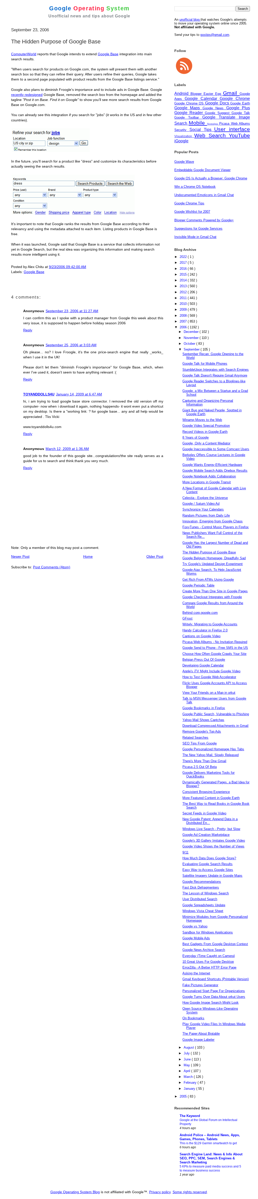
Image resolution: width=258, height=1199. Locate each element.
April (187, 1071)
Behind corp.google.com (200, 613)
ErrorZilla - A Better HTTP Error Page (209, 967)
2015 (184, 274)
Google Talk (241, 113)
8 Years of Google (195, 437)
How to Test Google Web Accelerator (209, 677)
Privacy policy (160, 1192)
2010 (184, 304)
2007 (184, 321)
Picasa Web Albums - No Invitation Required (214, 642)
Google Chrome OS (189, 103)
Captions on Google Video (201, 636)
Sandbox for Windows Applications (207, 932)
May (187, 1065)
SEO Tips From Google (199, 743)
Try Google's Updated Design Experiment (212, 564)
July (187, 1053)
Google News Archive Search (203, 950)
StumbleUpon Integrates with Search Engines (215, 369)
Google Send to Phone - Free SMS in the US (215, 648)
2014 (184, 280)
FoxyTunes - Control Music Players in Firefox (215, 527)
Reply (27, 330)
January (190, 1088)
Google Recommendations (201, 882)
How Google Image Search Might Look (210, 1002)
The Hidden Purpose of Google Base (209, 552)
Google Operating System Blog (75, 1192)
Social (196, 129)
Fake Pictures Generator (200, 985)
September (192, 349)
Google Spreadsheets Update (203, 905)
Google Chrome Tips (189, 203)
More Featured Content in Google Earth (211, 798)
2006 (184, 327)
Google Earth (240, 103)
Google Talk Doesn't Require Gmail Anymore (214, 375)
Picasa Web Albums (234, 123)
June (188, 1059)
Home (88, 556)
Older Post (154, 556)
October (190, 343)
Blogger (197, 94)
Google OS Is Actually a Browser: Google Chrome (210, 178)
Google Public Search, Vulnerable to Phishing (215, 714)
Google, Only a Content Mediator (206, 443)
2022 (184, 257)
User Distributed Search (199, 899)
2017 (184, 262)
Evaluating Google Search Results (207, 864)
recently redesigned (27, 95)
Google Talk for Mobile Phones (204, 363)
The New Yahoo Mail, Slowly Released (210, 755)
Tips (209, 129)
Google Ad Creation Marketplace (206, 835)
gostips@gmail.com (214, 35)
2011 (184, 298)
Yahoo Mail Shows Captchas (203, 720)
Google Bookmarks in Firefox (203, 708)
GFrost (187, 618)
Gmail (231, 93)
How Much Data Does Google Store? (209, 858)
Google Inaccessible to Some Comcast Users (215, 449)
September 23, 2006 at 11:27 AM (72, 311)
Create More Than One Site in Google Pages (215, 591)
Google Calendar (202, 98)
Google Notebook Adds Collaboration (209, 476)
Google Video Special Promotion (206, 426)
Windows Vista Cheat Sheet (202, 911)
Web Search (211, 135)
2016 (184, 269)
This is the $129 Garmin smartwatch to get (208, 1143)
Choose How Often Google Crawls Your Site (214, 654)
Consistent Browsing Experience (206, 792)
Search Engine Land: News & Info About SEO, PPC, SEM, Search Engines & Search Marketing (211, 1158)
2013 (184, 286)
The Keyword (190, 1116)
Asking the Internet (196, 973)
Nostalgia (213, 123)
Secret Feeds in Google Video (204, 813)
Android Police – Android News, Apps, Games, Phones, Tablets (210, 1137)
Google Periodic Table (198, 585)
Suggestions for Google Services (198, 228)
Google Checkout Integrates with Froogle (212, 597)
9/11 (185, 852)
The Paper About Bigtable (201, 1033)
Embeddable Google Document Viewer (202, 170)
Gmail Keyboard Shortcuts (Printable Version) (215, 979)
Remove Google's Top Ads (201, 731)
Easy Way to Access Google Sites (207, 870)
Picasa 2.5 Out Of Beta (199, 767)
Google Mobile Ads (196, 938)
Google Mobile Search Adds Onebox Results (214, 470)
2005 (184, 1096)
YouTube (239, 135)
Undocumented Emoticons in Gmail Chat (204, 195)
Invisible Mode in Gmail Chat (195, 237)
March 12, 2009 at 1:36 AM (67, 449)
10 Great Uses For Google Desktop (208, 962)
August (189, 1047)
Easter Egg (213, 94)
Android (182, 93)
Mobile (198, 123)
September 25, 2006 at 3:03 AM (71, 345)
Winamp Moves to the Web (202, 420)
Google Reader (189, 113)
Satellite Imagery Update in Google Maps (212, 875)
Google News (214, 108)
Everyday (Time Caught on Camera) (208, 956)
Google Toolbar (188, 117)
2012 (184, 292)
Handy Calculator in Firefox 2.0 (205, 630)
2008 (184, 315)
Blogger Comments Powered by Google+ (204, 220)
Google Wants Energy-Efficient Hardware (212, 465)
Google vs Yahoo (194, 926)
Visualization (184, 136)
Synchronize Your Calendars (203, 509)
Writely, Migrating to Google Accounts (209, 624)
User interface (232, 129)
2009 (184, 309)
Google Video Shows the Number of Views (213, 846)
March (189, 1077)
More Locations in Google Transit (206, 482)
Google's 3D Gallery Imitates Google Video (213, 840)
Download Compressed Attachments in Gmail (215, 726)
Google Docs (217, 103)
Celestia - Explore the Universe (205, 498)
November (192, 338)
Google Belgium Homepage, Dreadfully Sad (214, 558)
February (191, 1082)
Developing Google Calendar (203, 665)
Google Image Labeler (198, 1040)
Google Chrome (235, 98)
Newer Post (20, 556)
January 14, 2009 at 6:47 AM (79, 394)
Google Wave (184, 162)
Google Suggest (218, 113)
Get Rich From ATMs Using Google (208, 579)
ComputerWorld (23, 54)
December (192, 332)
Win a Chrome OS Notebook (195, 187)
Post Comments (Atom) (51, 567)
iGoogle (181, 141)
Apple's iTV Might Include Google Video (211, 671)
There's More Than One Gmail (204, 761)
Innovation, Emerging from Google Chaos (212, 521)
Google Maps (188, 108)
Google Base (108, 54)
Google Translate (220, 117)
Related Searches (195, 737)
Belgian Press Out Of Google (203, 659)
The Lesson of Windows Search (205, 893)
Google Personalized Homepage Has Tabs (213, 749)
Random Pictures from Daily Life (206, 515)
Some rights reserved (190, 1192)
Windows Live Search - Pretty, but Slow (211, 829)
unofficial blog (190, 19)
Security (181, 130)
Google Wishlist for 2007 (192, 212)
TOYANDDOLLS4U (38, 394)
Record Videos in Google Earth (205, 432)
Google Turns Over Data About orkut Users (213, 997)
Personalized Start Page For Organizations (213, 991)
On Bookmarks (193, 1018)
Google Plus (238, 108)
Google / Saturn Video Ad (200, 503)
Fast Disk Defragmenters (200, 887)
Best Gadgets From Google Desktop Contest (215, 944)
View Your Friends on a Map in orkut (208, 693)
